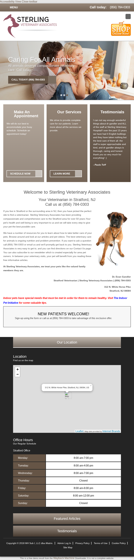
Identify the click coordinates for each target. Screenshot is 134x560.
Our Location (67, 342)
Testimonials (67, 531)
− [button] (18, 374)
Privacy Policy (82, 543)
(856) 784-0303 (120, 7)
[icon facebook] (128, 16)
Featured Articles (67, 519)
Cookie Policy (119, 543)
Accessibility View (11, 1)
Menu (14, 7)
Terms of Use (101, 543)
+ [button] (18, 369)
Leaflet (79, 431)
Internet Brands (111, 431)
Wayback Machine (64, 558)
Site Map (67, 547)
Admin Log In (64, 543)
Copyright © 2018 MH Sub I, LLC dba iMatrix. (29, 543)
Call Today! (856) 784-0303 (28, 79)
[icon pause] (71, 95)
